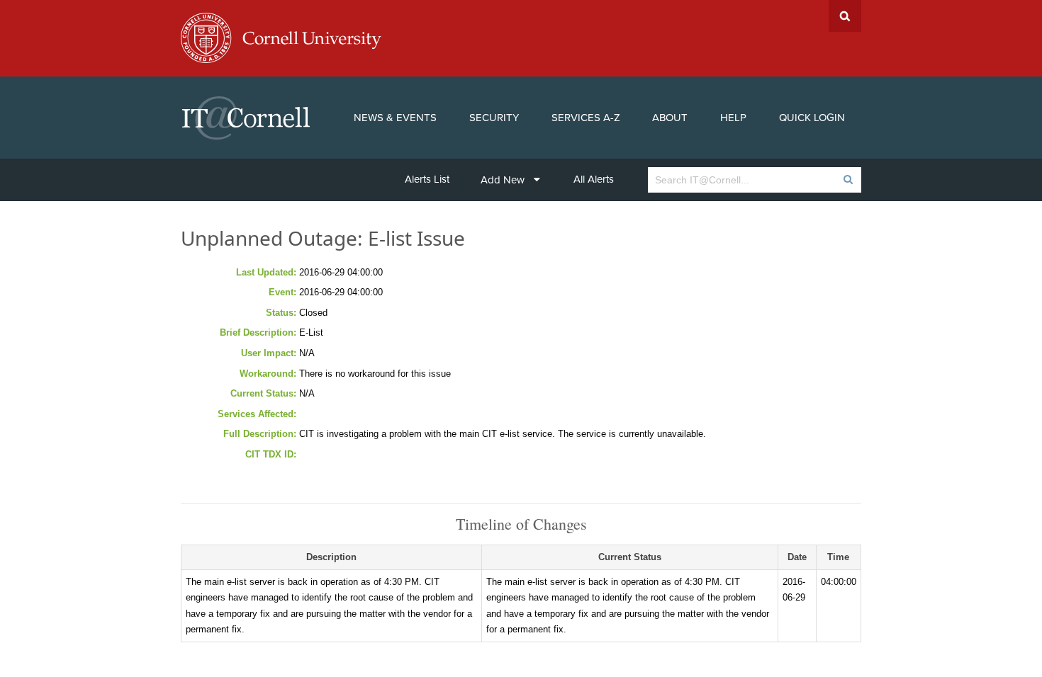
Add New (503, 179)
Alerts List (427, 179)
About (670, 117)
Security (494, 117)
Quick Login (812, 117)
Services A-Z (585, 117)
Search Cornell (845, 16)
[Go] (847, 180)
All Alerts (593, 179)
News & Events (395, 117)
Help (733, 117)
